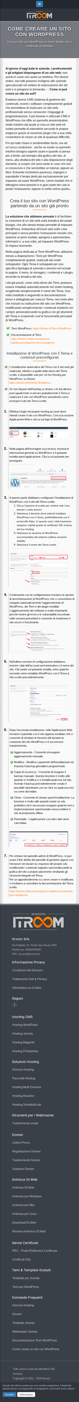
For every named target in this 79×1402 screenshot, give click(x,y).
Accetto (9, 1394)
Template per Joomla (26, 1278)
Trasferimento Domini (26, 1160)
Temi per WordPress (25, 1286)
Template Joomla (23, 1322)
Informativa (26, 1394)
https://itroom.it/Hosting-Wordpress (30, 382)
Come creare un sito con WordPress (35, 1349)
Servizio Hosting (23, 1069)
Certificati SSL (21, 1259)
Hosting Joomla (22, 1033)
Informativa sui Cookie (26, 987)
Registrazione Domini (26, 1151)
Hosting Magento (23, 1042)
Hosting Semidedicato (26, 1104)
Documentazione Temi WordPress (34, 1340)
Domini (17, 1314)
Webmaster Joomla (24, 1331)
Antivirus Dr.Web (23, 1187)
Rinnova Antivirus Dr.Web (29, 1231)
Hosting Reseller (23, 1095)
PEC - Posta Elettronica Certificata (34, 1250)
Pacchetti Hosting (23, 1078)
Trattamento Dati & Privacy (29, 979)
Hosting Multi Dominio (26, 1087)
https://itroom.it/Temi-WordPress (52, 328)
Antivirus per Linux (24, 1213)
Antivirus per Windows (27, 1196)
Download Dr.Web (24, 1222)
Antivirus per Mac (23, 1205)
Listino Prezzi (21, 1142)
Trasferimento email (25, 1123)
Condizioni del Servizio (27, 970)
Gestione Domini (23, 1168)
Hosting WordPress (25, 1024)
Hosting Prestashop (25, 1051)
